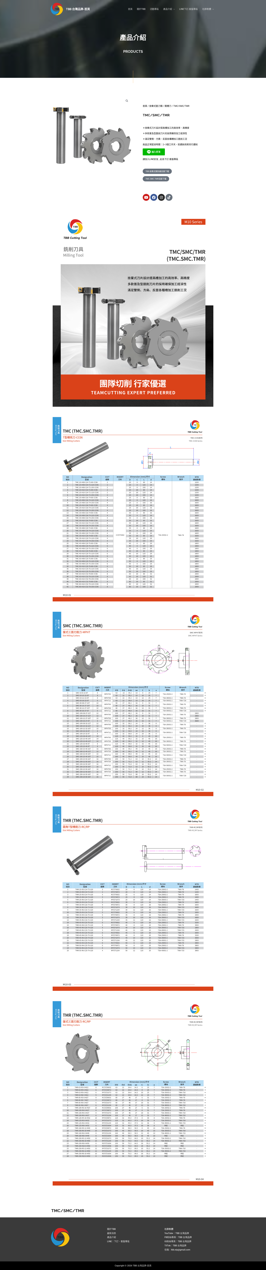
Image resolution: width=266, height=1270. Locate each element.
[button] (169, 9)
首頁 (145, 106)
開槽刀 (168, 106)
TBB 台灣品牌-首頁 (78, 9)
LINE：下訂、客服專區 (118, 1241)
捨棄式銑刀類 (156, 106)
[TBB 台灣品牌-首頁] (57, 9)
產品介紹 (111, 1237)
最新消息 (111, 1233)
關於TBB (111, 1229)
